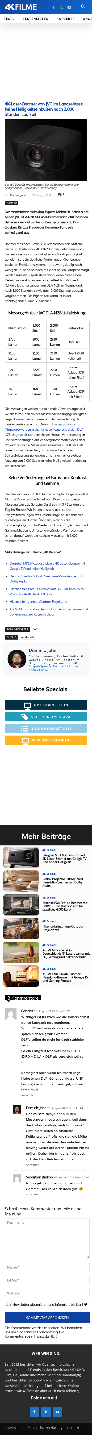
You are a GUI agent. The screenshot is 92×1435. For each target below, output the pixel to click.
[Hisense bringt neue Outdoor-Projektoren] (21, 928)
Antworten (27, 1095)
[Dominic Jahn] (17, 659)
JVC (35, 629)
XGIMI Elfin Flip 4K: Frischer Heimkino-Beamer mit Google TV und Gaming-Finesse (65, 978)
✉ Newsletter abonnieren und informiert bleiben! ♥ (47, 1304)
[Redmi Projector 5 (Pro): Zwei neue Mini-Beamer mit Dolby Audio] (21, 881)
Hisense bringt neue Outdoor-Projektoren (39, 601)
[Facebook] (53, 7)
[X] (61, 7)
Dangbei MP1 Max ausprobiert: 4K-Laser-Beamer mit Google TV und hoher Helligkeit (64, 859)
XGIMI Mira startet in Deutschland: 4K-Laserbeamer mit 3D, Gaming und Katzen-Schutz (66, 954)
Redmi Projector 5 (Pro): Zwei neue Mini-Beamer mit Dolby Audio (62, 883)
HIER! (53, 1336)
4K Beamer (11, 203)
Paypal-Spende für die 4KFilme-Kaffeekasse (54, 668)
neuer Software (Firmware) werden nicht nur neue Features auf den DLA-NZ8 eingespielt (44, 429)
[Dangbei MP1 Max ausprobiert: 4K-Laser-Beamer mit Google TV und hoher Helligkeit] (21, 857)
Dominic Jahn (18, 195)
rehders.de (27, 637)
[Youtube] (69, 7)
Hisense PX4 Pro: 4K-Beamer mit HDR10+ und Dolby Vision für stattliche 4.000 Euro (65, 906)
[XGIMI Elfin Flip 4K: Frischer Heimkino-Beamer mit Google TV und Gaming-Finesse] (21, 976)
